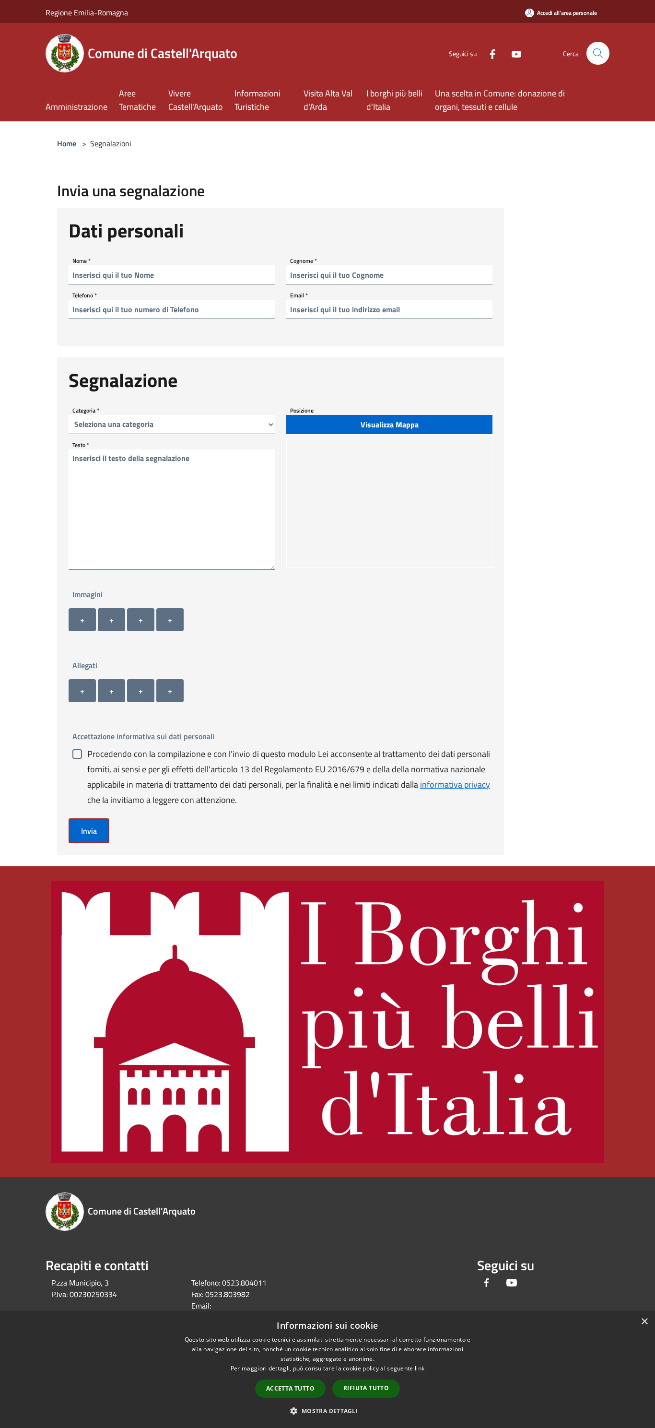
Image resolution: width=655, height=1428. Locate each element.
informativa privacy (455, 784)
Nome (81, 260)
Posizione (302, 410)
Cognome (303, 260)
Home (66, 143)
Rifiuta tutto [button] (366, 1388)
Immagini (87, 594)
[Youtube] (512, 53)
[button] (327, 1410)
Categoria (85, 410)
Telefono (84, 295)
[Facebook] (488, 53)
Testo (80, 444)
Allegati (84, 665)
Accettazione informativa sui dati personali (143, 736)
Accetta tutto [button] (290, 1388)
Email (299, 295)
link (419, 1368)
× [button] (644, 1321)
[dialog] (327, 1369)
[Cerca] (597, 53)
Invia (89, 831)
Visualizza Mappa (390, 424)
